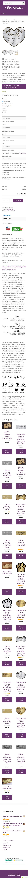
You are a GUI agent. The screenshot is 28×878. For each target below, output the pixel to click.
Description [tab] (6, 215)
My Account (6, 847)
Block (4, 108)
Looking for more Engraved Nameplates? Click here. (11, 86)
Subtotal (4, 186)
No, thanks (6, 172)
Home (3, 20)
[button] (23, 28)
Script (4, 110)
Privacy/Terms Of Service (14, 875)
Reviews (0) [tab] (7, 218)
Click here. (23, 153)
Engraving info (7, 845)
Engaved (13, 210)
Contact (5, 849)
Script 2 (5, 112)
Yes (6, 174)
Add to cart (18, 200)
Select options (7, 451)
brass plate (7, 210)
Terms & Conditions (8, 840)
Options (4, 189)
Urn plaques (9, 20)
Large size (8, 103)
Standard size (6, 101)
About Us (5, 843)
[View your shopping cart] (26, 13)
